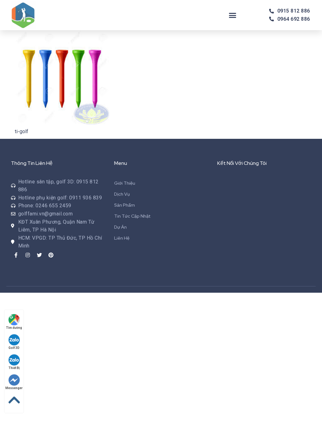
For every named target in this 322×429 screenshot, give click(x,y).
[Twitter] (39, 255)
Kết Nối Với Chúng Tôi (242, 163)
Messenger (14, 388)
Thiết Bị (14, 368)
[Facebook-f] (16, 255)
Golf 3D (13, 348)
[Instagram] (28, 255)
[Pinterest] (51, 255)
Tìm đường (14, 327)
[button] (233, 15)
